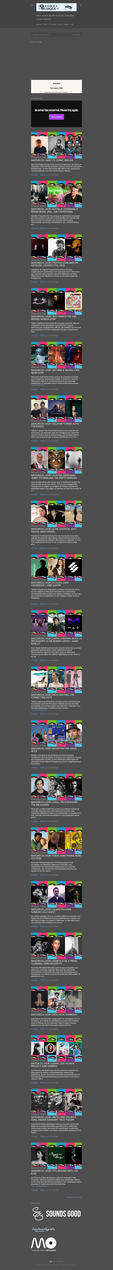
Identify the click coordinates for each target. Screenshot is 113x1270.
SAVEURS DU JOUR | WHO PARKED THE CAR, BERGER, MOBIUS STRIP (54, 317)
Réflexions (53, 24)
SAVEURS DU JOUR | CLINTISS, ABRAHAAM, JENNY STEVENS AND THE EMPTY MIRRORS (54, 476)
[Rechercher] (81, 5)
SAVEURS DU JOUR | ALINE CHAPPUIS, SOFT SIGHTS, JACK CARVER (53, 530)
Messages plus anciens (74, 1197)
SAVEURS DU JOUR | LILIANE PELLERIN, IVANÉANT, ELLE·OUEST (51, 910)
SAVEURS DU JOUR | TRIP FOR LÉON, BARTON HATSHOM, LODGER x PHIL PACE (54, 264)
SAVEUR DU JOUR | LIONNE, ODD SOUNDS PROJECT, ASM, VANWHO (52, 1064)
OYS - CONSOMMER (39, 1186)
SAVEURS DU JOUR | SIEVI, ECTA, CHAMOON (54, 1014)
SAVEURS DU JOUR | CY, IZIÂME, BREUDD (52, 160)
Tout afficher (76, 34)
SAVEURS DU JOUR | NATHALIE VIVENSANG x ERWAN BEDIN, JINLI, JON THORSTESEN (54, 210)
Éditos (60, 24)
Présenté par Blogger (58, 1261)
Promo (66, 24)
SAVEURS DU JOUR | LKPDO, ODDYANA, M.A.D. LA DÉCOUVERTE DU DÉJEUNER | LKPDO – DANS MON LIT (56, 641)
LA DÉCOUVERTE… (38, 385)
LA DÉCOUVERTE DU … (40, 710)
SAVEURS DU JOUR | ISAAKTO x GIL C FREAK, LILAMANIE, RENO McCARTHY (54, 962)
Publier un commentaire (49, 175)
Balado (39, 24)
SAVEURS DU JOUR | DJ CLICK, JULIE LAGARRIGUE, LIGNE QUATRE (50, 584)
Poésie (45, 24)
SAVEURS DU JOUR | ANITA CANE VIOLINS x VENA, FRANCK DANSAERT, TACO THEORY (53, 1118)
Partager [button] (34, 175)
